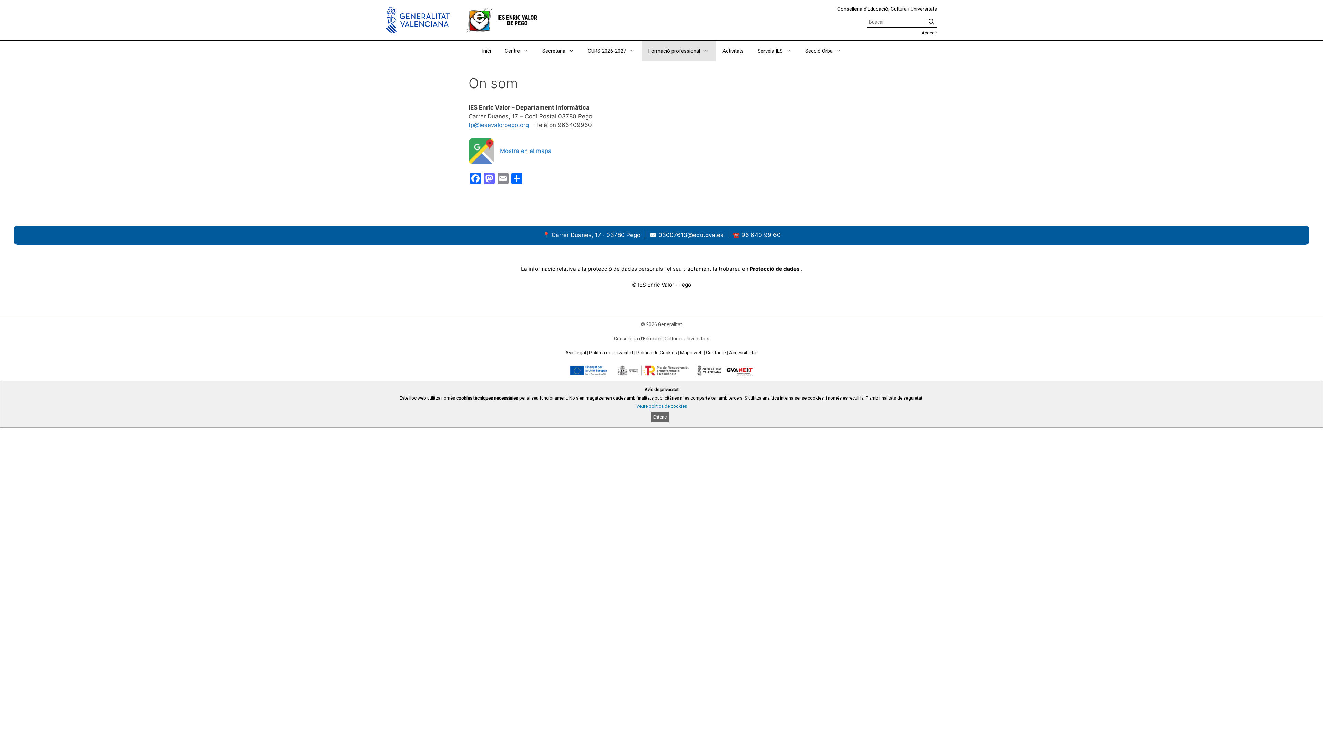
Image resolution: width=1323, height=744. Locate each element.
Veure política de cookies (661, 406)
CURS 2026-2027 (607, 51)
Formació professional (674, 51)
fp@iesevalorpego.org (499, 125)
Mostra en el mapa (526, 150)
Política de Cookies (656, 352)
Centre (512, 51)
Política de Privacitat (611, 352)
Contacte (716, 352)
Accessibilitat (743, 352)
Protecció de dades (775, 269)
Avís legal (575, 352)
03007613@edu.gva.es (691, 234)
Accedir (929, 32)
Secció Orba (819, 51)
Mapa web (691, 352)
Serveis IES (770, 51)
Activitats (733, 51)
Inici (486, 51)
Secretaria (553, 51)
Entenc (660, 417)
